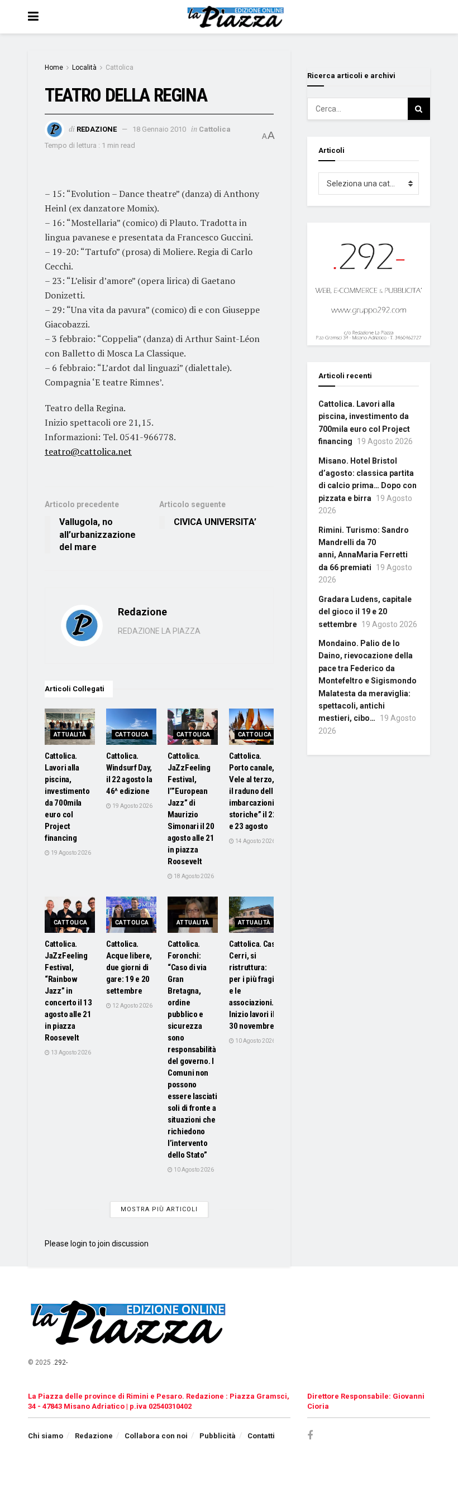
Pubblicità (217, 1436)
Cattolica (119, 67)
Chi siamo (45, 1436)
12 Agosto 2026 (131, 1006)
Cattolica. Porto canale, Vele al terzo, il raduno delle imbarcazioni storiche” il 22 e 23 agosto (253, 791)
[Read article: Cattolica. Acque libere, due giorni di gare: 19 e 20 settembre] (131, 914)
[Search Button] (419, 109)
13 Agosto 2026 (70, 1052)
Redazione (97, 129)
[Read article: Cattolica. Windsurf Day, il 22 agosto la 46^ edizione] (131, 726)
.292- (60, 1362)
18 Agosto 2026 (193, 876)
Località (84, 67)
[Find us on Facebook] (310, 1435)
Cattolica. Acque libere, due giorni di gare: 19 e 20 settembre (129, 967)
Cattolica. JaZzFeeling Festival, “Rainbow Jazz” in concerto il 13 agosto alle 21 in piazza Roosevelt (68, 991)
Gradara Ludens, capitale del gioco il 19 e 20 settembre (365, 612)
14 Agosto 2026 (254, 841)
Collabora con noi (156, 1436)
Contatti (261, 1436)
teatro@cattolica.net (88, 451)
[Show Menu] (33, 16)
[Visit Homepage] (237, 17)
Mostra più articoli (159, 1209)
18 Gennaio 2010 (159, 129)
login (78, 1243)
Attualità (70, 734)
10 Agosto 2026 (193, 1170)
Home (54, 67)
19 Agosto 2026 (70, 853)
